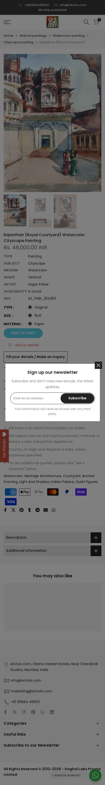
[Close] (98, 365)
